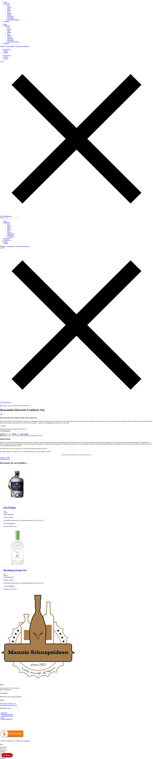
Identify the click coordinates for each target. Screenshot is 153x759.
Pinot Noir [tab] (3, 748)
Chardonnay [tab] (3, 750)
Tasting (6, 51)
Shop (5, 405)
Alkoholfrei (10, 16)
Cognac (9, 13)
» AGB (2, 717)
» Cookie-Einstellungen (6, 716)
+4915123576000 (16, 696)
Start (1, 405)
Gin (8, 5)
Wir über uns (7, 49)
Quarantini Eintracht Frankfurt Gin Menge (12, 429)
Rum (8, 11)
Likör (8, 8)
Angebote (6, 21)
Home (5, 2)
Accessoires (10, 18)
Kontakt (6, 52)
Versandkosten (11, 523)
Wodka (9, 15)
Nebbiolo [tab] (2, 752)
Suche (1, 218)
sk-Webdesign (26, 741)
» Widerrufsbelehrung (6, 719)
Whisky (9, 7)
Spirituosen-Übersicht (13, 19)
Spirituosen (7, 238)
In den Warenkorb (5, 431)
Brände (9, 10)
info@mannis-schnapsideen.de (8, 705)
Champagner (10, 234)
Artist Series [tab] (3, 747)
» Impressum (3, 713)
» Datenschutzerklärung (6, 714)
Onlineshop (7, 4)
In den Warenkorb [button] (9, 514)
